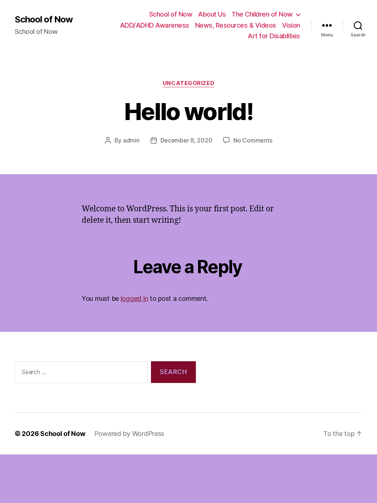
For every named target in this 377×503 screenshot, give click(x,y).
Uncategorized (188, 83)
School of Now (44, 19)
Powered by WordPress (129, 433)
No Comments (252, 140)
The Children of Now (262, 14)
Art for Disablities (274, 36)
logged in (134, 298)
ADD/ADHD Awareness (154, 25)
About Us (212, 14)
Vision (291, 25)
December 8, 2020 (186, 140)
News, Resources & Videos (235, 25)
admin (131, 140)
